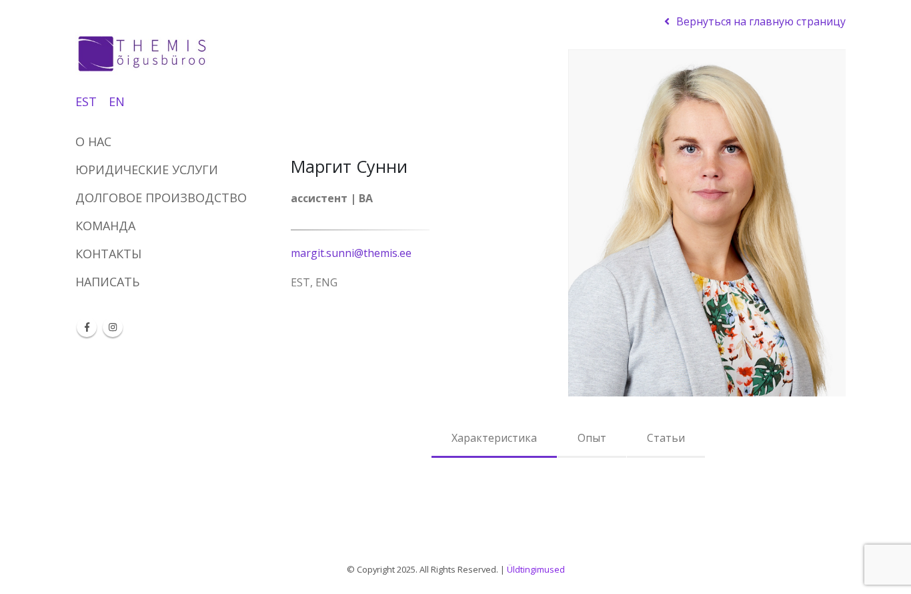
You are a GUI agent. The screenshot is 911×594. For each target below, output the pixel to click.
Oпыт (592, 437)
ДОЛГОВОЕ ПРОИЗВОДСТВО (161, 198)
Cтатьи (666, 437)
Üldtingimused (536, 569)
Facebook (87, 327)
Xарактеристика (494, 437)
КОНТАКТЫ (108, 254)
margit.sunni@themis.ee (351, 253)
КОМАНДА (105, 226)
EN (117, 101)
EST (86, 101)
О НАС (93, 141)
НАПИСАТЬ (107, 282)
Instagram (113, 327)
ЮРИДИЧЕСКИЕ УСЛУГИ (146, 170)
